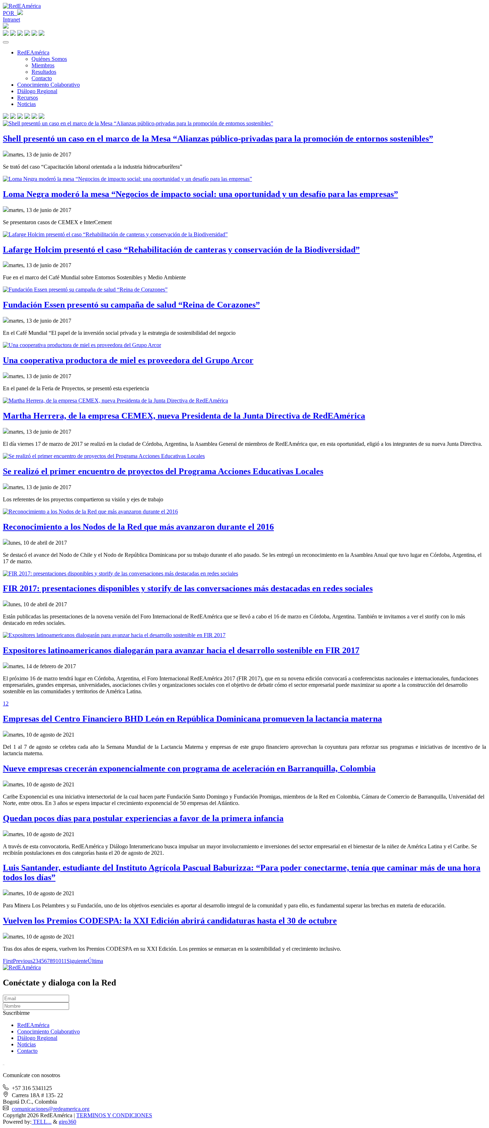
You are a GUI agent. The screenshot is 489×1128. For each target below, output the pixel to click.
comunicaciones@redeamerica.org (50, 1109)
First (8, 961)
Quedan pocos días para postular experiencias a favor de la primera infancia (143, 818)
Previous (23, 961)
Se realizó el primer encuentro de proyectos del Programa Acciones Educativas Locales (163, 471)
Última (95, 961)
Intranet (11, 19)
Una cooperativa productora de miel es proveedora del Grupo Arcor (128, 360)
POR (10, 13)
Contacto (42, 78)
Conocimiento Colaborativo (48, 85)
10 (58, 961)
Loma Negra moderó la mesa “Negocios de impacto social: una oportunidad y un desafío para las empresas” (200, 194)
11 (64, 961)
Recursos (27, 98)
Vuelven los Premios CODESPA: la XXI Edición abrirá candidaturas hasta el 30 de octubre (170, 920)
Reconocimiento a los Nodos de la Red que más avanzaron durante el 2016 (138, 526)
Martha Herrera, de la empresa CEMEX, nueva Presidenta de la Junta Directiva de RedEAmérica (184, 415)
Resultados (44, 72)
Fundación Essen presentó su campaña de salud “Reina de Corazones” (131, 304)
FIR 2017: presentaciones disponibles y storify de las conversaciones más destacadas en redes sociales (188, 588)
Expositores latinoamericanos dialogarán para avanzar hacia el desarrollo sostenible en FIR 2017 (181, 650)
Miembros (43, 65)
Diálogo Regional (37, 91)
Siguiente (77, 961)
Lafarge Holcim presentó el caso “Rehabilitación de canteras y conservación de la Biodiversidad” (181, 249)
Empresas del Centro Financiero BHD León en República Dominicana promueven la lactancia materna (192, 718)
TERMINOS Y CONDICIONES (114, 1115)
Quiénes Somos (49, 59)
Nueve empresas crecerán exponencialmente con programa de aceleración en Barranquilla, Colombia (189, 768)
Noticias (26, 104)
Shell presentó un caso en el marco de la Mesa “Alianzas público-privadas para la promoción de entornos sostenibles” (218, 138)
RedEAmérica (33, 52)
